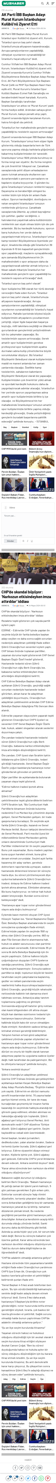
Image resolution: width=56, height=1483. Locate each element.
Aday (5, 1379)
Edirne (23, 1379)
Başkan (14, 427)
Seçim (33, 1379)
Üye (41, 1379)
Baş (5, 427)
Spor (45, 427)
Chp (14, 1379)
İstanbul (25, 427)
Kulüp (35, 427)
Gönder (10, 541)
